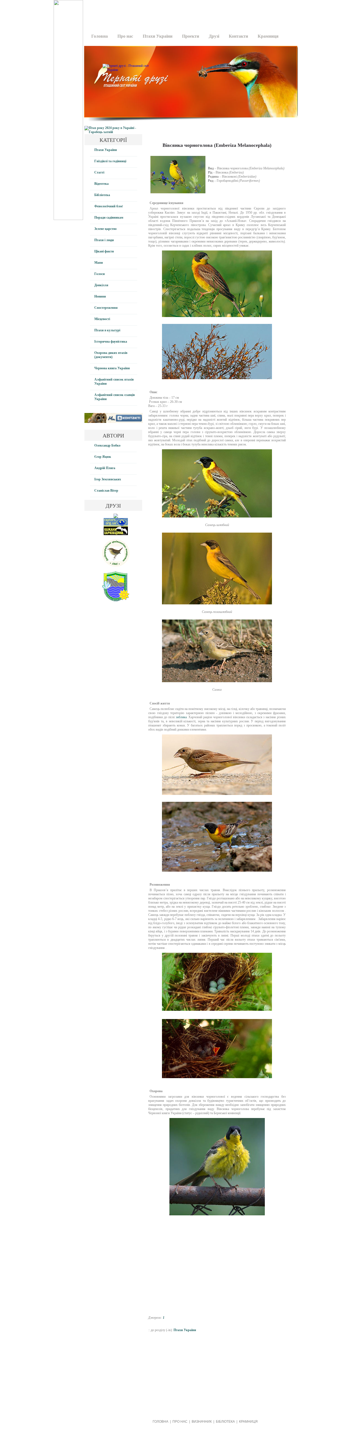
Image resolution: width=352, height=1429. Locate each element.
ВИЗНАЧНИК (202, 1422)
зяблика (181, 717)
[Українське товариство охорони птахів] (116, 517)
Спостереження (106, 308)
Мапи (98, 263)
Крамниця (268, 36)
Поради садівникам (108, 217)
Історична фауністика (110, 341)
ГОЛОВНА (160, 1422)
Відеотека (101, 184)
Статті (99, 172)
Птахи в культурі (107, 330)
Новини (100, 296)
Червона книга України (112, 368)
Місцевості (102, 319)
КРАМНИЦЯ (248, 1422)
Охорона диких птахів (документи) (110, 355)
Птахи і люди (104, 240)
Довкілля (101, 285)
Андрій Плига (104, 468)
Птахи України (157, 36)
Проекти (190, 36)
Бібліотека (102, 195)
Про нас (125, 36)
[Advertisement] (189, 12)
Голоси (99, 274)
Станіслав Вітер (106, 490)
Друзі (214, 36)
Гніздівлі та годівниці (110, 161)
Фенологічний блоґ (108, 206)
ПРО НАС (180, 1422)
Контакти (238, 36)
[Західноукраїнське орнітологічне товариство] (116, 566)
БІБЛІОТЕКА (225, 1422)
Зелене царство (105, 229)
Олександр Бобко (107, 445)
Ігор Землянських (107, 479)
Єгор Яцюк (102, 457)
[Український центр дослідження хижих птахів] (116, 525)
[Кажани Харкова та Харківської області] (116, 534)
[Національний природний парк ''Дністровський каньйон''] (116, 600)
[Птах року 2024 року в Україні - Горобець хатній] (113, 132)
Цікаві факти (104, 251)
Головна (99, 36)
